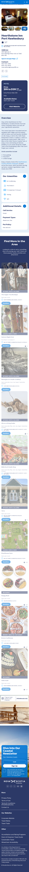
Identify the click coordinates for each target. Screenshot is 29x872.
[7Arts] (14, 492)
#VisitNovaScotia (22, 698)
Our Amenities (10, 176)
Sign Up (15, 765)
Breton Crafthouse (7, 638)
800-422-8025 (6, 65)
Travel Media (5, 821)
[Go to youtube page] (18, 786)
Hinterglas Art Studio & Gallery (11, 379)
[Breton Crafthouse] (14, 620)
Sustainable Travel (7, 839)
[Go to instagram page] (7, 786)
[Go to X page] (6, 72)
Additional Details (12, 206)
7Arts (3, 511)
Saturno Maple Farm (7, 337)
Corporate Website (7, 818)
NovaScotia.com (7, 865)
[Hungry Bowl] (14, 577)
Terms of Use (5, 800)
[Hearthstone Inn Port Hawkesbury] (14, 17)
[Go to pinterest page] (21, 786)
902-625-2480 (6, 64)
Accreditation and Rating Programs (13, 834)
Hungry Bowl (5, 596)
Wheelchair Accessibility (9, 842)
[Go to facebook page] (2, 72)
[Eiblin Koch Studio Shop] (14, 449)
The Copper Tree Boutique (9, 295)
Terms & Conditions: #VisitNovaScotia (8, 804)
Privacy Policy (17, 775)
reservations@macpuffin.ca (9, 67)
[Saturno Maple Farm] (14, 319)
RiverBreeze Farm (6, 553)
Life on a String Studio (8, 423)
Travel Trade (5, 823)
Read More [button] (6, 303)
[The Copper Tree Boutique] (14, 276)
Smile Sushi (4, 680)
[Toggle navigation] (27, 2)
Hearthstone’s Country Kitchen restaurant (14, 163)
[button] (24, 2)
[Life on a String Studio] (14, 405)
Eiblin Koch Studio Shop (8, 467)
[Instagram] (3, 700)
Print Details (5, 76)
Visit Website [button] (14, 106)
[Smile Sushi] (14, 662)
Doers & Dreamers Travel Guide (12, 837)
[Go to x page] (14, 786)
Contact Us (5, 807)
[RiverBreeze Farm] (14, 535)
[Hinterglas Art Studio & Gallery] (14, 361)
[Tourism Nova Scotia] (7, 2)
